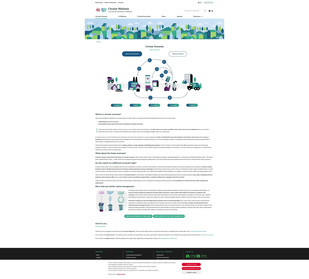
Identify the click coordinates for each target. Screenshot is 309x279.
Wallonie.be (208, 2)
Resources (197, 16)
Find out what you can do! (198, 231)
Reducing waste (131, 257)
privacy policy (121, 274)
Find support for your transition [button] (169, 216)
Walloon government (163, 257)
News (164, 16)
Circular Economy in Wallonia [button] (138, 216)
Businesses (99, 2)
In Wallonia (122, 16)
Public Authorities (111, 2)
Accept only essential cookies (191, 268)
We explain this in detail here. (168, 238)
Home (98, 42)
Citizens (121, 2)
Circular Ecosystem (144, 16)
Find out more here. (207, 235)
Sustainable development (133, 255)
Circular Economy (101, 16)
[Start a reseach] (205, 11)
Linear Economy (178, 54)
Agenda (179, 16)
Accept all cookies (191, 264)
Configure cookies (191, 272)
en (199, 2)
